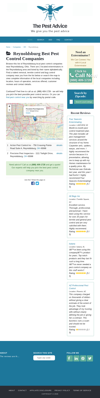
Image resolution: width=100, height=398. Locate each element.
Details (28, 113)
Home (30, 40)
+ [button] (9, 106)
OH (25, 47)
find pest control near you (17, 97)
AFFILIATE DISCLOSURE (41, 390)
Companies (17, 47)
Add (50, 40)
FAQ (58, 40)
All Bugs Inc (74, 196)
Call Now (81, 76)
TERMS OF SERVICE (82, 390)
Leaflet (42, 139)
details (59, 145)
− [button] (9, 109)
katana (72, 244)
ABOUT (12, 390)
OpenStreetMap (50, 139)
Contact (69, 40)
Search (40, 40)
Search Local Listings (84, 102)
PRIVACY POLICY (62, 390)
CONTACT (22, 390)
